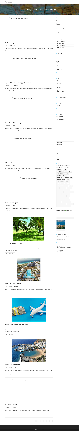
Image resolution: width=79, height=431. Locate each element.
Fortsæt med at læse (10, 53)
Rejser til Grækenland (60, 91)
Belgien (64, 169)
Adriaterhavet (60, 165)
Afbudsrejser (59, 55)
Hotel (14, 125)
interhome (58, 99)
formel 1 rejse (60, 177)
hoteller (68, 181)
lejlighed (69, 187)
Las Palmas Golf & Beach (13, 243)
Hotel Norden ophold (12, 203)
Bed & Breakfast (59, 142)
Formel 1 (64, 175)
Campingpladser (59, 144)
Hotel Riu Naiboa (60, 185)
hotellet (59, 183)
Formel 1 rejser (59, 148)
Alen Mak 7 (59, 167)
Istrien (70, 185)
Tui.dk (58, 65)
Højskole (58, 153)
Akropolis (67, 165)
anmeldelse (65, 167)
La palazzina (63, 187)
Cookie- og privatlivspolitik (61, 84)
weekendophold (67, 206)
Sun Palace (59, 206)
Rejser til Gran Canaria (13, 364)
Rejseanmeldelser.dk (60, 90)
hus (66, 185)
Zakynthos (58, 94)
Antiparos (59, 169)
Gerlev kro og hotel (11, 43)
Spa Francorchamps (61, 204)
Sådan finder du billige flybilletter (16, 324)
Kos (58, 187)
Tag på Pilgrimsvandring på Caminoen (18, 83)
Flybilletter (16, 326)
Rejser (15, 367)
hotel (68, 179)
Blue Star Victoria (61, 171)
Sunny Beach (70, 204)
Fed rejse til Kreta (11, 404)
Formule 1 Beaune (61, 179)
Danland (59, 175)
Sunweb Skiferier (59, 69)
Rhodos (58, 92)
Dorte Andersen (59, 87)
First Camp (58, 105)
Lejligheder (15, 85)
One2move (58, 117)
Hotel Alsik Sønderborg (13, 123)
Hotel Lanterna (60, 181)
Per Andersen (59, 88)
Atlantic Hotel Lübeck (12, 163)
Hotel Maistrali (66, 183)
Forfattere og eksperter (60, 119)
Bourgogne (69, 171)
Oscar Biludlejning (60, 116)
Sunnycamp (58, 66)
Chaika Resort (60, 173)
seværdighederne (66, 202)
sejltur (58, 202)
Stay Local (58, 62)
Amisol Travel (59, 61)
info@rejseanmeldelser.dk (61, 239)
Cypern (66, 173)
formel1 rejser (68, 177)
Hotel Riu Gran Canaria (13, 283)
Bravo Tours (59, 83)
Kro (14, 45)
